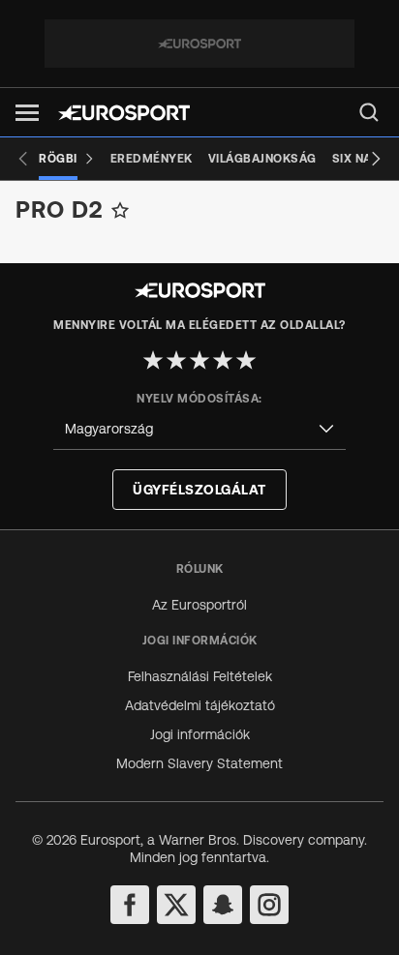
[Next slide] (376, 158)
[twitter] (176, 904)
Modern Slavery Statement (199, 763)
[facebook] (129, 904)
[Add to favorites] (120, 210)
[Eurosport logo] (124, 112)
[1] (153, 360)
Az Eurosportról (199, 604)
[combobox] (199, 429)
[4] (222, 360)
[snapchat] (222, 904)
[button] (27, 112)
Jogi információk (200, 734)
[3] (199, 360)
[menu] (369, 112)
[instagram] (269, 904)
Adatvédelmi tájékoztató (200, 705)
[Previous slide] (23, 158)
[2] (176, 360)
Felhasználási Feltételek (200, 676)
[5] (246, 360)
